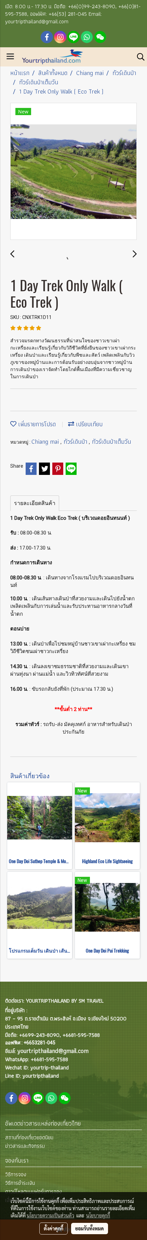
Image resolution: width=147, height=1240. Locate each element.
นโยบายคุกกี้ (98, 1215)
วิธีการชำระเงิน (20, 1183)
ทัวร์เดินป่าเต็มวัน (111, 441)
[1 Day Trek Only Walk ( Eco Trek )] (73, 171)
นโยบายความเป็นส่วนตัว (50, 1215)
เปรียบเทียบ (88, 424)
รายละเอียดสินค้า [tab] (34, 503)
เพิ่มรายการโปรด (36, 424)
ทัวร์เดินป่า (76, 441)
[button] (138, 57)
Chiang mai (46, 441)
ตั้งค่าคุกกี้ (53, 1228)
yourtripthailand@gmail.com (53, 1051)
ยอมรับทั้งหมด (89, 1228)
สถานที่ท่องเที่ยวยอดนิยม (29, 1137)
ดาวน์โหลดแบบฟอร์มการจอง (33, 1191)
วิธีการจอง (15, 1174)
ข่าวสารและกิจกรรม (25, 1146)
